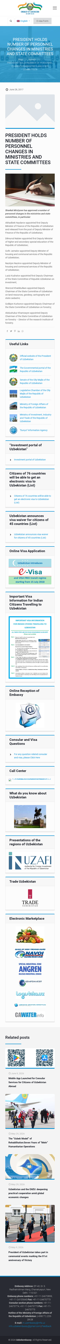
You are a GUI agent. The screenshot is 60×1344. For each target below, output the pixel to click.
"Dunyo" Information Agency (34, 430)
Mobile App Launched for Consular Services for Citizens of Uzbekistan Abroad (27, 1082)
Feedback (46, 1326)
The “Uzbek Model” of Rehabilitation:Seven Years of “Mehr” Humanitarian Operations (28, 1142)
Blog (20, 59)
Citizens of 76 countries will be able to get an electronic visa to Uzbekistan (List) (32, 499)
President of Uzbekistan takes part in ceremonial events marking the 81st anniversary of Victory (28, 1256)
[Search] (11, 21)
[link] (30, 571)
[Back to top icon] (56, 1339)
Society (32, 59)
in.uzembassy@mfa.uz (34, 1323)
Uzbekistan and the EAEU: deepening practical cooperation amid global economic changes (28, 1193)
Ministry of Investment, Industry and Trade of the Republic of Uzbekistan (35, 418)
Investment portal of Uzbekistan (30, 459)
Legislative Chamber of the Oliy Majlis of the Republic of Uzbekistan (35, 393)
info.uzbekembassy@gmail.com (24, 1326)
